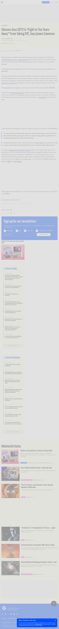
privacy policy (38, 624)
